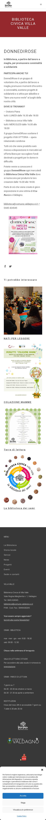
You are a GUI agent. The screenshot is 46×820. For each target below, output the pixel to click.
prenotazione (9, 666)
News (6, 560)
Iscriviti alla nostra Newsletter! (16, 620)
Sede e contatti (11, 574)
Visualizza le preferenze (23, 810)
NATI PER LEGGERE (17, 338)
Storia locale (10, 550)
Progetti (8, 564)
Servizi (7, 555)
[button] (42, 769)
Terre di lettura (15, 449)
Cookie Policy (21, 816)
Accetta (23, 796)
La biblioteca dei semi (19, 508)
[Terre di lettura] (23, 426)
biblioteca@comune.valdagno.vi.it (22, 204)
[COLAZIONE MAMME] (23, 371)
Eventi (7, 569)
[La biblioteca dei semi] (23, 479)
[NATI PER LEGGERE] (23, 311)
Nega (23, 803)
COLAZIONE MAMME (18, 402)
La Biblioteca (10, 545)
